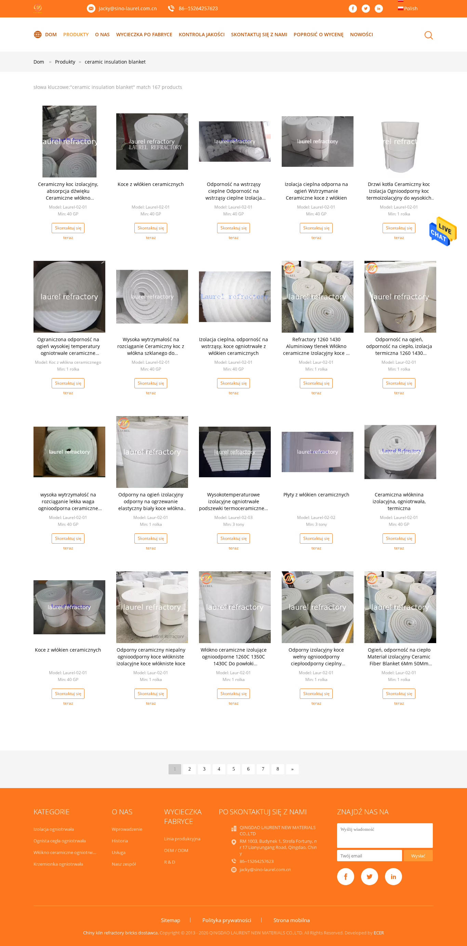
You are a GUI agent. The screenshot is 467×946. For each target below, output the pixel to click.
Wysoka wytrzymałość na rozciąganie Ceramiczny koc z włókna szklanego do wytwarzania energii (150, 349)
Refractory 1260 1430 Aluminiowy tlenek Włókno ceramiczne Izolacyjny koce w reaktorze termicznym (316, 349)
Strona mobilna (291, 920)
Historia (120, 841)
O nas (102, 34)
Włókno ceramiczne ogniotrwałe (66, 852)
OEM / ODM (176, 850)
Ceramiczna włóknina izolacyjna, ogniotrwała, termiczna (399, 501)
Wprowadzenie (127, 829)
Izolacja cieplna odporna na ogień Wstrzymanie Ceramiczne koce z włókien (316, 191)
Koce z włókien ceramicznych (151, 184)
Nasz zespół (124, 864)
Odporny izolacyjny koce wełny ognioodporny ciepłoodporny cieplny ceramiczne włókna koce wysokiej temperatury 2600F (316, 663)
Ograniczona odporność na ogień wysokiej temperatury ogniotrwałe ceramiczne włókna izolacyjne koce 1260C (68, 349)
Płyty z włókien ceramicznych (316, 494)
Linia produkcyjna (182, 839)
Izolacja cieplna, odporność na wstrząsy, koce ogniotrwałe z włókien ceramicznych (233, 346)
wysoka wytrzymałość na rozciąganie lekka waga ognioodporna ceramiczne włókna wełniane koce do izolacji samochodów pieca (68, 508)
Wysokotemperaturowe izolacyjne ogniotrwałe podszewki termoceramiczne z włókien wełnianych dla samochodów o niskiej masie (233, 508)
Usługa (118, 852)
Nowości (361, 34)
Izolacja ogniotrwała (54, 829)
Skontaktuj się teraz (68, 229)
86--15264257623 (198, 8)
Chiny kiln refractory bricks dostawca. (121, 933)
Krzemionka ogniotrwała (58, 864)
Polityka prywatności (226, 920)
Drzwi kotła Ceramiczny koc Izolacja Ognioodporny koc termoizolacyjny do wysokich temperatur (398, 194)
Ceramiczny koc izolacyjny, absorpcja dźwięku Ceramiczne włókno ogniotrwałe (68, 194)
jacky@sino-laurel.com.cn (128, 8)
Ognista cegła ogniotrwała (60, 841)
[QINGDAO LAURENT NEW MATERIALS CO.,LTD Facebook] (354, 8)
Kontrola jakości (202, 34)
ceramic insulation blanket (115, 61)
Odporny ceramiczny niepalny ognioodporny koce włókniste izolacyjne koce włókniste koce (151, 657)
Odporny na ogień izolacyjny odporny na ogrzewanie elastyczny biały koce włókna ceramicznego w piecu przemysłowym (150, 508)
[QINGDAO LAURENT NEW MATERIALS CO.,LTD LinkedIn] (380, 8)
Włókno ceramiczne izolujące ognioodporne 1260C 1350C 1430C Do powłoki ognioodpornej (234, 660)
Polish (411, 8)
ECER (379, 933)
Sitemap (170, 920)
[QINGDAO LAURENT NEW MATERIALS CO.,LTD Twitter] (367, 8)
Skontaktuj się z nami (259, 34)
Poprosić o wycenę (319, 34)
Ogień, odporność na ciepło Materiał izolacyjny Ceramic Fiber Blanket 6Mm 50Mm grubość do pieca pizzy (399, 660)
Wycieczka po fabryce (144, 34)
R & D (169, 862)
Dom (51, 34)
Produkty (76, 34)
